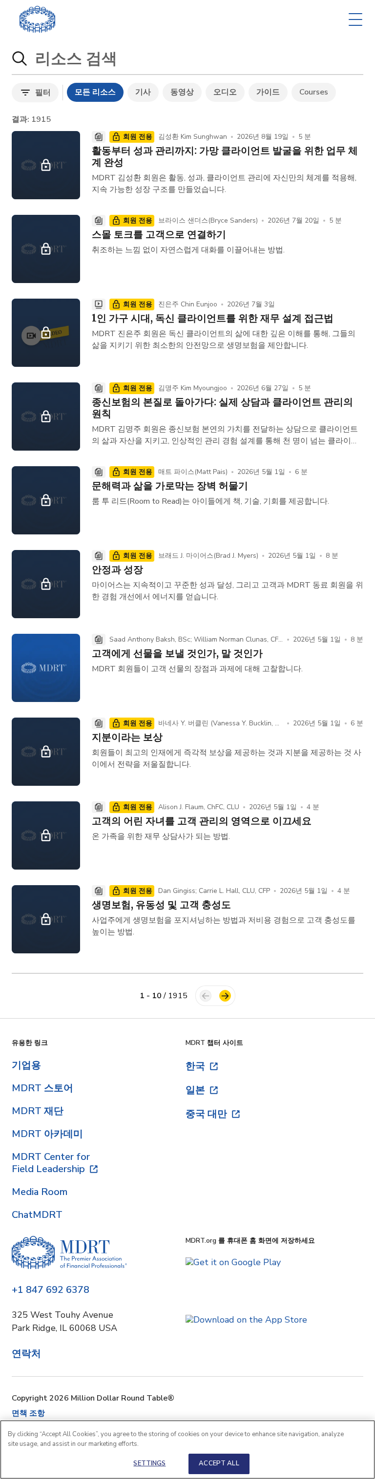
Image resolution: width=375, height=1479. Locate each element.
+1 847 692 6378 (50, 1290)
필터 (43, 92)
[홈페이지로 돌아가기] (37, 19)
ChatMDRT (37, 1214)
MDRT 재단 (37, 1111)
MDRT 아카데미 (47, 1133)
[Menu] (355, 19)
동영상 (182, 92)
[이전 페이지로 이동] (205, 996)
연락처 (26, 1354)
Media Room (39, 1191)
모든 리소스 (95, 92)
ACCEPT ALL (219, 1463)
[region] (187, 1449)
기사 (143, 92)
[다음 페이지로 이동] (225, 996)
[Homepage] (69, 1254)
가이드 (268, 92)
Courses (313, 92)
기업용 (26, 1065)
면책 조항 (28, 1413)
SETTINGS (149, 1463)
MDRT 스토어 (42, 1088)
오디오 (225, 92)
